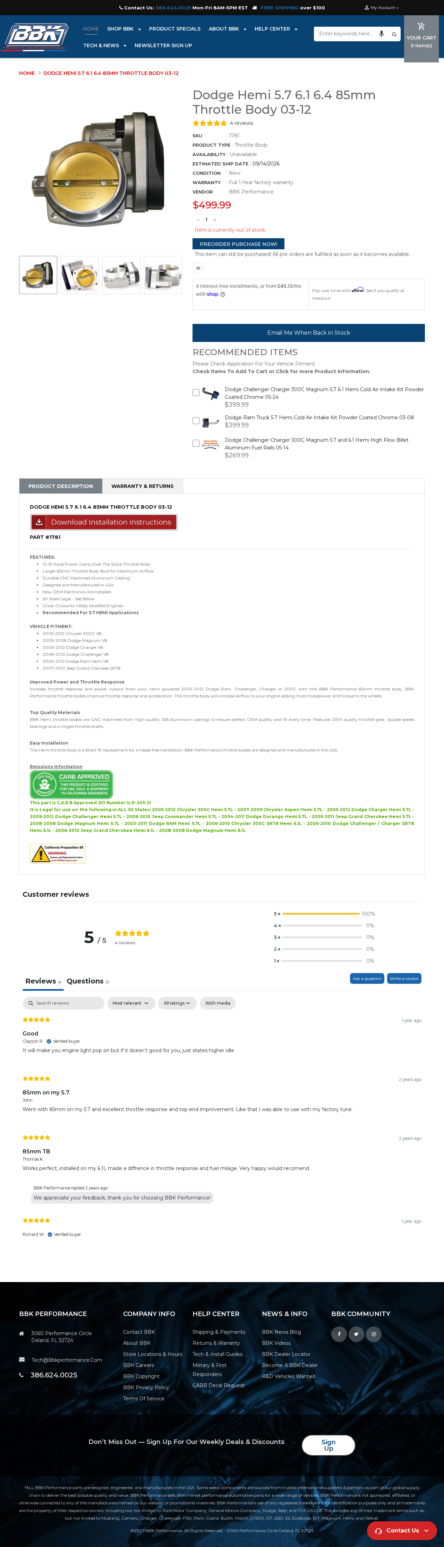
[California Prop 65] (57, 853)
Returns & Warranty (216, 1343)
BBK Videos (276, 1343)
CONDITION (207, 173)
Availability (209, 154)
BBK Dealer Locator (286, 1354)
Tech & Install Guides (217, 1354)
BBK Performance (251, 192)
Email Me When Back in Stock (308, 332)
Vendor (203, 192)
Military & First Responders (210, 1369)
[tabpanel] (222, 1123)
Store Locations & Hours (152, 1354)
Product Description (60, 486)
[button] (381, 33)
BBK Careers (138, 1365)
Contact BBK (139, 1332)
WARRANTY (207, 182)
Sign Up (329, 1445)
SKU (197, 135)
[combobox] (352, 34)
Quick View (211, 399)
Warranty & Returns (142, 486)
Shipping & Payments (219, 1332)
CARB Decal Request (219, 1385)
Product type (211, 145)
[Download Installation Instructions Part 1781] (104, 522)
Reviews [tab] (43, 981)
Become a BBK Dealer (290, 1365)
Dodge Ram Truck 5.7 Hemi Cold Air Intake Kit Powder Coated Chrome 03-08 (319, 417)
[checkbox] (218, 1003)
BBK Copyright (141, 1376)
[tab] (88, 982)
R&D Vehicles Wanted (288, 1376)
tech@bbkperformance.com (67, 1360)
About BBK (137, 1343)
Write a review (404, 978)
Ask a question (367, 978)
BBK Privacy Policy (146, 1387)
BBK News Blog (281, 1332)
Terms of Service (143, 1398)
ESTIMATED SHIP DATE (220, 163)
